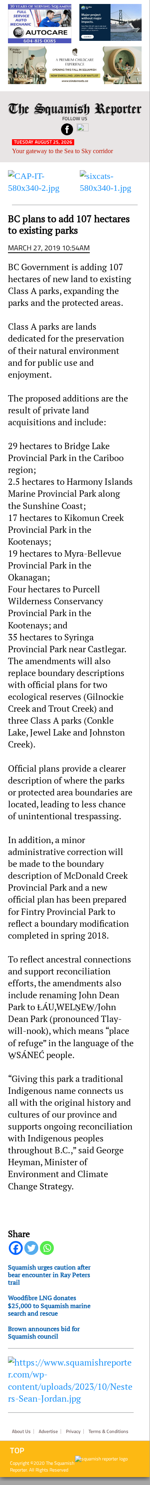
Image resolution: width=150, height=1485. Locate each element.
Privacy (73, 1431)
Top (17, 1450)
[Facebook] (16, 1248)
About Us (21, 1431)
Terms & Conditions (108, 1431)
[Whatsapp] (47, 1248)
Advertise (48, 1431)
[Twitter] (31, 1248)
